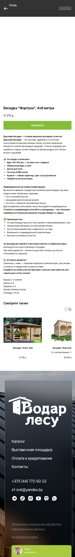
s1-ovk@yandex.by (27, 489)
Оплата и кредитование (32, 458)
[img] (14, 498)
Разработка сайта (25, 537)
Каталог (18, 441)
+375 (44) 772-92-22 (29, 481)
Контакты (20, 466)
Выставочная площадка (32, 449)
